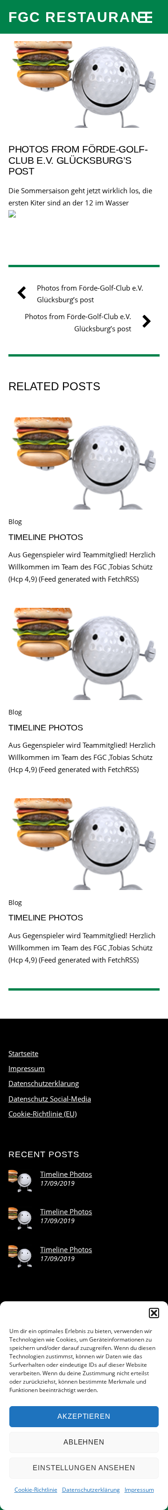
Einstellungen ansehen (84, 1468)
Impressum (139, 1490)
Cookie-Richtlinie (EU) (42, 1113)
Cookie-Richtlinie (35, 1490)
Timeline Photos (45, 537)
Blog (15, 521)
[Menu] (145, 17)
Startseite (23, 1053)
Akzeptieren (84, 1416)
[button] (154, 1313)
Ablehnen (84, 1442)
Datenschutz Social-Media (49, 1098)
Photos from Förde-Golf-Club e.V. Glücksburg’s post (78, 160)
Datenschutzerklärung (91, 1490)
